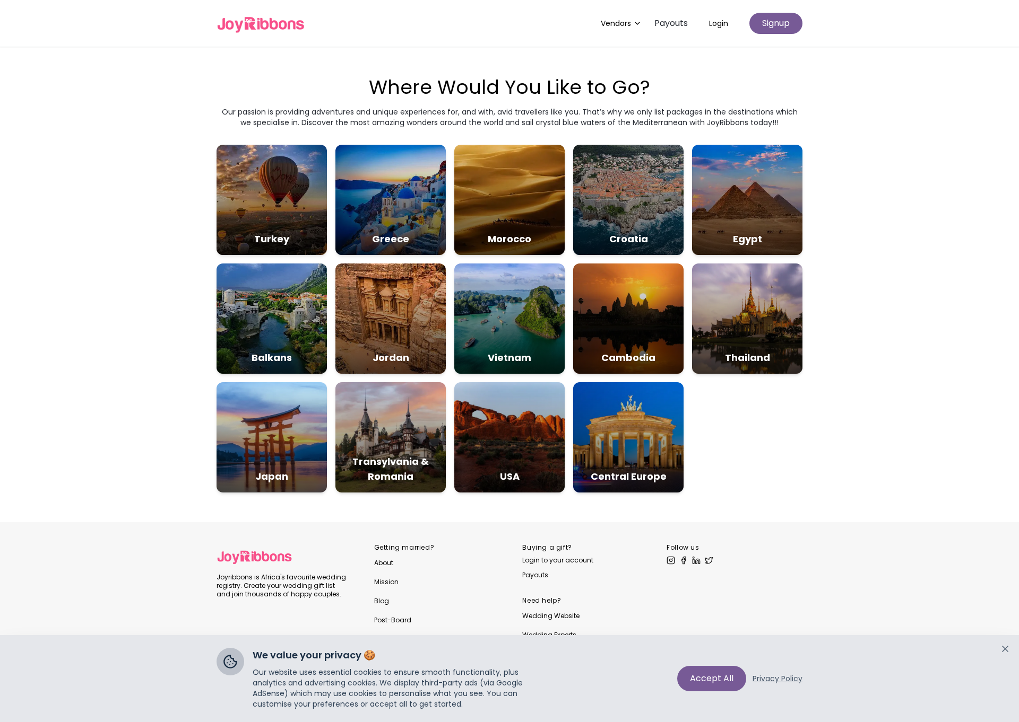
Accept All (711, 678)
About (383, 562)
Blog (381, 600)
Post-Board (392, 619)
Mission (386, 581)
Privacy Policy (777, 678)
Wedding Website (551, 615)
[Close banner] (1005, 649)
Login (718, 23)
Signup (776, 23)
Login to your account (557, 560)
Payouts (671, 23)
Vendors (616, 23)
